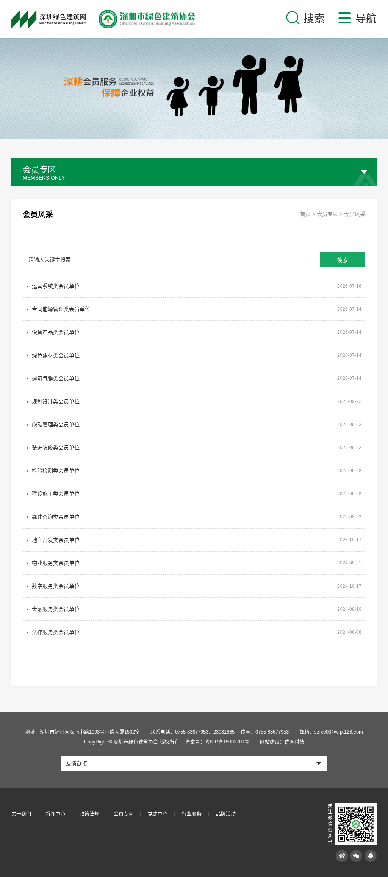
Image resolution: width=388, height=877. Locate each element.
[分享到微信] (356, 856)
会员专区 (327, 214)
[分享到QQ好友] (371, 856)
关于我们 (21, 813)
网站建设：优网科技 (282, 742)
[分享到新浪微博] (342, 856)
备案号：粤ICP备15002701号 (217, 742)
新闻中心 (55, 813)
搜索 (342, 260)
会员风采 (354, 214)
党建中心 (157, 813)
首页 (305, 214)
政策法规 (89, 813)
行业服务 (192, 813)
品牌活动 (226, 813)
